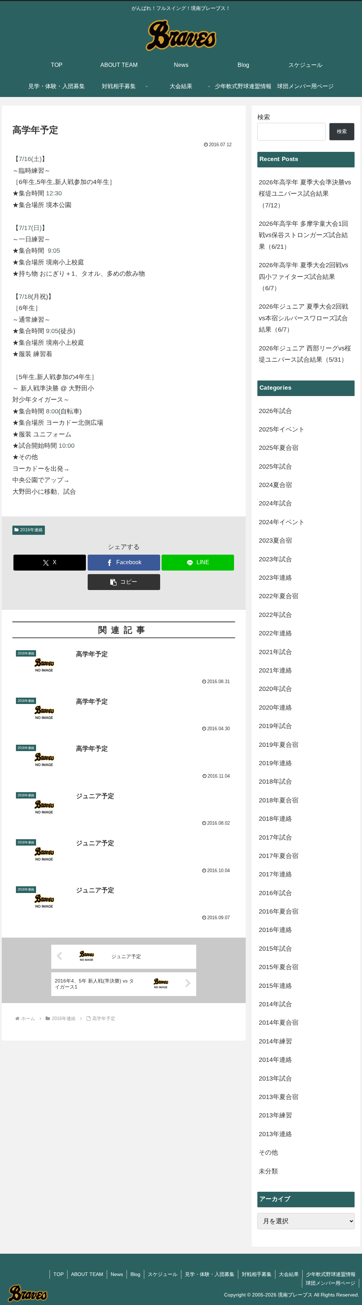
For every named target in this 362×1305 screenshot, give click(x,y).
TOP (58, 1274)
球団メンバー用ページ (330, 1283)
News (117, 1274)
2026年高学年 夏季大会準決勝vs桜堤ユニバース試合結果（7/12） (305, 194)
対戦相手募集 (257, 1274)
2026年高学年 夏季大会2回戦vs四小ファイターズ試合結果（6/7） (303, 277)
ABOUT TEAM (87, 1274)
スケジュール (162, 1274)
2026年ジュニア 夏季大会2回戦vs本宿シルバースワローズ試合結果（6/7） (303, 318)
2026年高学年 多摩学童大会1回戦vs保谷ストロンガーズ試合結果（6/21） (303, 235)
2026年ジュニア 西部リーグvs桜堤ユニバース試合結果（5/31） (305, 354)
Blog (135, 1274)
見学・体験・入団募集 (209, 1274)
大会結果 (289, 1274)
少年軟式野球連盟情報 (331, 1274)
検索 (263, 117)
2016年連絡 (31, 529)
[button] (124, 582)
